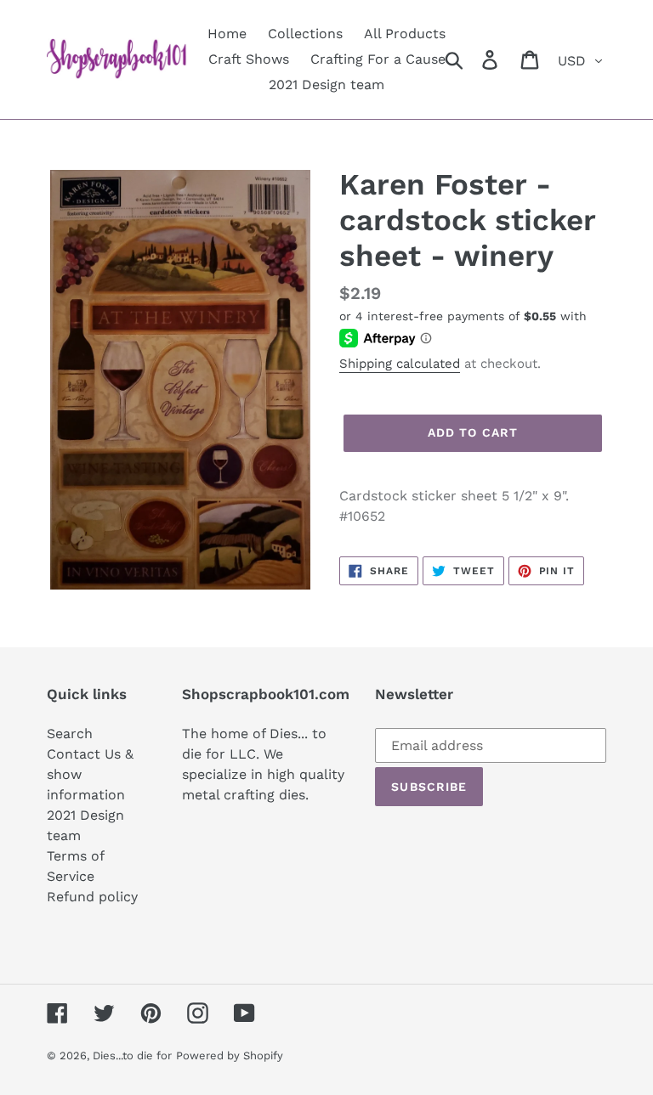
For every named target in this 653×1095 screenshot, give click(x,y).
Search (70, 733)
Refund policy (92, 897)
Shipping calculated (399, 363)
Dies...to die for (132, 1055)
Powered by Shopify (229, 1055)
